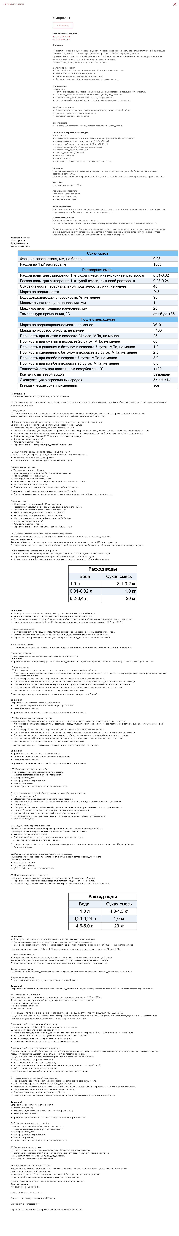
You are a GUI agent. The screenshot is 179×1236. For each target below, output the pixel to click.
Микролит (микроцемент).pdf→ (25, 1187)
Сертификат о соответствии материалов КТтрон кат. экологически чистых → (47, 1209)
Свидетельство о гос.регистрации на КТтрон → (33, 1198)
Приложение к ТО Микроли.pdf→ (26, 1192)
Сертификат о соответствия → (25, 1204)
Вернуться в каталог (14, 4)
